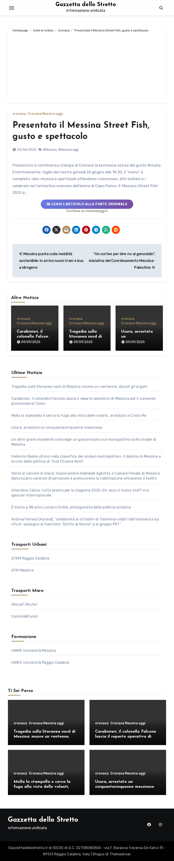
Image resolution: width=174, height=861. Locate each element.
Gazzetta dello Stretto (86, 4)
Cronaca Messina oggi (45, 113)
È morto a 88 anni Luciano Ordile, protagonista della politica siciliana (71, 507)
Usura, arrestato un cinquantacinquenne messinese (56, 427)
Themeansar (119, 854)
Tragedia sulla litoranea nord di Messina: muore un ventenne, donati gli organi (79, 386)
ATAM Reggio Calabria (30, 558)
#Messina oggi (68, 150)
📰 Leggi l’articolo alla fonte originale (87, 204)
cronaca (19, 113)
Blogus (98, 854)
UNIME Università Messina (33, 650)
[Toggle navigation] (11, 8)
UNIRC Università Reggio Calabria (40, 662)
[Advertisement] (87, 67)
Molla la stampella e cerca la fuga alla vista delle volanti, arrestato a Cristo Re (78, 415)
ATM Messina (22, 570)
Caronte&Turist (24, 616)
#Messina (50, 150)
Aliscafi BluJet (24, 604)
